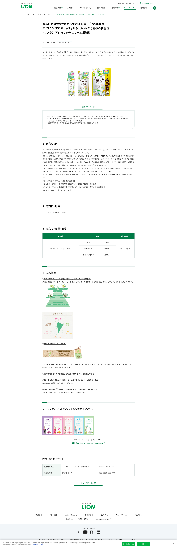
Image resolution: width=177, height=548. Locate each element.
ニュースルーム (121, 515)
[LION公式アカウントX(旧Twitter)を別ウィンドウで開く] (78, 532)
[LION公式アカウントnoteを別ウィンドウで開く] (92, 532)
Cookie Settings (128, 544)
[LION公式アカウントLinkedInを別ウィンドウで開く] (98, 532)
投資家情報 (89, 515)
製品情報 (38, 515)
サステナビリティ (71, 515)
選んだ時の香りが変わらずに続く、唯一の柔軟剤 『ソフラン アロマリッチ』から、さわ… (81, 14)
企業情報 (104, 515)
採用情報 (138, 515)
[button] (154, 8)
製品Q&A (121, 3)
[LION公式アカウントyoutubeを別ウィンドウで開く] (85, 532)
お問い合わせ (130, 3)
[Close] (173, 543)
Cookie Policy (38, 545)
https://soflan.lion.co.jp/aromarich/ (89, 443)
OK (143, 544)
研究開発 (53, 515)
